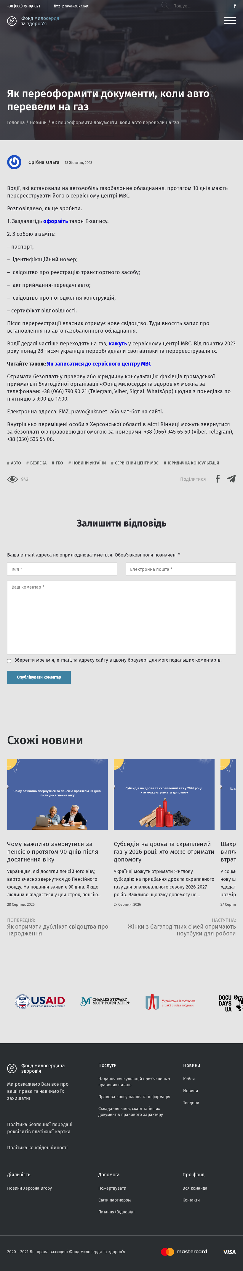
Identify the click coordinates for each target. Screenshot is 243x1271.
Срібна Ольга (44, 162)
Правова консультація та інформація (134, 1096)
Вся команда (195, 1188)
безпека (38, 463)
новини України (89, 463)
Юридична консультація (193, 463)
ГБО (59, 463)
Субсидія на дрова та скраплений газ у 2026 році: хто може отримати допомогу (164, 851)
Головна (16, 122)
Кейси (189, 1079)
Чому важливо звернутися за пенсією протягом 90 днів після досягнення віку (52, 851)
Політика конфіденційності (37, 1147)
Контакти (191, 1200)
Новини (38, 122)
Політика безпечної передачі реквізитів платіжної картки (40, 1128)
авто (16, 463)
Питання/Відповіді (116, 1212)
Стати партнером (114, 1200)
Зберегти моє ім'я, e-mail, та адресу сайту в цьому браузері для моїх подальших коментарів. (118, 660)
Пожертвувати (112, 1188)
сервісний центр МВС (137, 463)
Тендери (191, 1102)
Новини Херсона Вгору (29, 1188)
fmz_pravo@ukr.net (71, 6)
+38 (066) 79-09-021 (23, 6)
